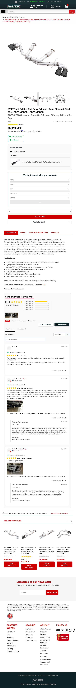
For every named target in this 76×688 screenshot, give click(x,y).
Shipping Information (11, 644)
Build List (29, 635)
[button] (56, 6)
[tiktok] (74, 630)
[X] (63, 630)
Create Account (31, 640)
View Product (11, 564)
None (15, 156)
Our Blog (43, 656)
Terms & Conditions (44, 652)
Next (68, 99)
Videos (22, 233)
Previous (7, 99)
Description (11, 233)
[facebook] (70, 630)
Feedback (10, 637)
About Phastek (45, 629)
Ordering (10, 649)
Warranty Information (38, 233)
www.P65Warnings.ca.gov (59, 513)
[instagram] (66, 630)
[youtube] (58, 630)
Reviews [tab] (8, 329)
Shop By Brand (45, 659)
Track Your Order (13, 651)
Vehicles (55, 233)
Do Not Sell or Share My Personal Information (45, 644)
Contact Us (11, 632)
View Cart (29, 638)
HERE (44, 285)
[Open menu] (3, 11)
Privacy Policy (45, 637)
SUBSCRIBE (52, 592)
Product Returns (13, 640)
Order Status (30, 632)
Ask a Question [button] (46, 324)
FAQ (8, 635)
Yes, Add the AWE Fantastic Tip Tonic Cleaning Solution (42, 162)
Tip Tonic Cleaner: (17, 152)
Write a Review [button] (62, 324)
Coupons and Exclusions (45, 663)
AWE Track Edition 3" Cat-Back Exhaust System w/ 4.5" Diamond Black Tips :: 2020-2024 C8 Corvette (36, 413)
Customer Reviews (43, 633)
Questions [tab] (21, 329)
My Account (30, 629)
